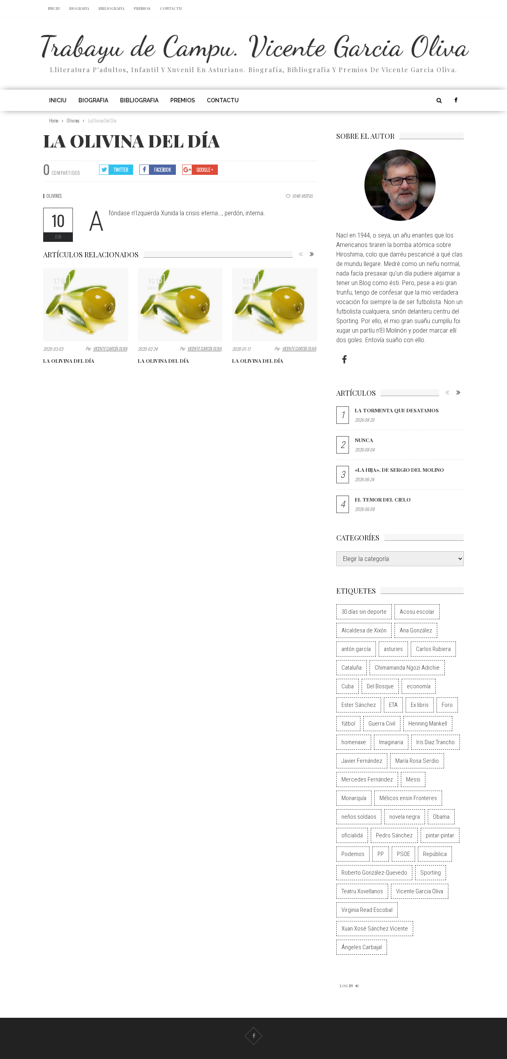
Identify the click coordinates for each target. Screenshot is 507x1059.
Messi (413, 779)
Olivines (54, 196)
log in (346, 985)
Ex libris (420, 705)
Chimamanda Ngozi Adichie (407, 667)
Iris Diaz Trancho (435, 742)
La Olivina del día (68, 360)
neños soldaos (358, 816)
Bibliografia (111, 8)
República (435, 854)
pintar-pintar (440, 835)
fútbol (348, 723)
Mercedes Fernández (367, 779)
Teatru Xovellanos (362, 891)
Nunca (364, 440)
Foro (447, 705)
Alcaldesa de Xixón (364, 630)
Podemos (352, 854)
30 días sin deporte (364, 611)
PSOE (403, 854)
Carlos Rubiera (433, 649)
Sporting (430, 872)
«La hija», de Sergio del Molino (399, 469)
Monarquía (353, 798)
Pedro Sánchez (394, 835)
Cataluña (351, 667)
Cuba (347, 686)
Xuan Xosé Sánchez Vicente (374, 928)
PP (380, 854)
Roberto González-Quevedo (374, 872)
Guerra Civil (381, 723)
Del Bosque (380, 686)
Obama (441, 816)
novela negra (404, 816)
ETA (393, 705)
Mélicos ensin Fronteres (408, 798)
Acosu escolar (417, 611)
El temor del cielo (383, 499)
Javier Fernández (361, 760)
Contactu (171, 8)
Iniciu (54, 8)
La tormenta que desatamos (397, 410)
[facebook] (455, 100)
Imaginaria (391, 742)
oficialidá (352, 835)
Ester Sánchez (358, 705)
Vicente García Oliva (110, 348)
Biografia (79, 8)
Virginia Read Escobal (367, 909)
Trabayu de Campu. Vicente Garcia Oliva (254, 46)
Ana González (416, 630)
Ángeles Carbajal (361, 947)
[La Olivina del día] (85, 304)
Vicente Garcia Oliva (419, 891)
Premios (142, 8)
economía (419, 686)
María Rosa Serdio (417, 760)
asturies (393, 649)
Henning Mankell (427, 723)
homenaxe (353, 742)
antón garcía (356, 649)
